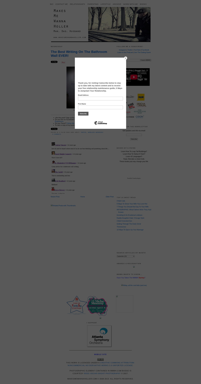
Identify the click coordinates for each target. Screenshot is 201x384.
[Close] (125, 58)
